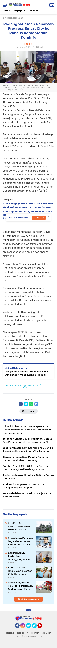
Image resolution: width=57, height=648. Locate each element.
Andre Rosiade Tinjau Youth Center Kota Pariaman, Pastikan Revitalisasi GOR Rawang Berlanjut (20, 571)
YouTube (42, 629)
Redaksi (10, 633)
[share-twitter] (26, 404)
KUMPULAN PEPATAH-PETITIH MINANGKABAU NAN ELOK (19, 526)
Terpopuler (20, 10)
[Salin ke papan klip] (36, 404)
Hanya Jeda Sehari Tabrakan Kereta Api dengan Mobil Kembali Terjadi (26, 373)
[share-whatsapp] (31, 404)
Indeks (34, 10)
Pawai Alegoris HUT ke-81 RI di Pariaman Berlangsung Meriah (20, 586)
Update (39, 217)
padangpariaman (14, 385)
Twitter (30, 629)
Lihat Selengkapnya (28, 599)
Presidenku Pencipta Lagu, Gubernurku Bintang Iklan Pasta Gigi (20, 541)
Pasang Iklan (22, 633)
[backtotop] (28, 611)
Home (6, 10)
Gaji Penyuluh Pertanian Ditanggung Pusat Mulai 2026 (19, 556)
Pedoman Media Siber (40, 633)
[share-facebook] (21, 404)
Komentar (30, 411)
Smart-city (33, 385)
